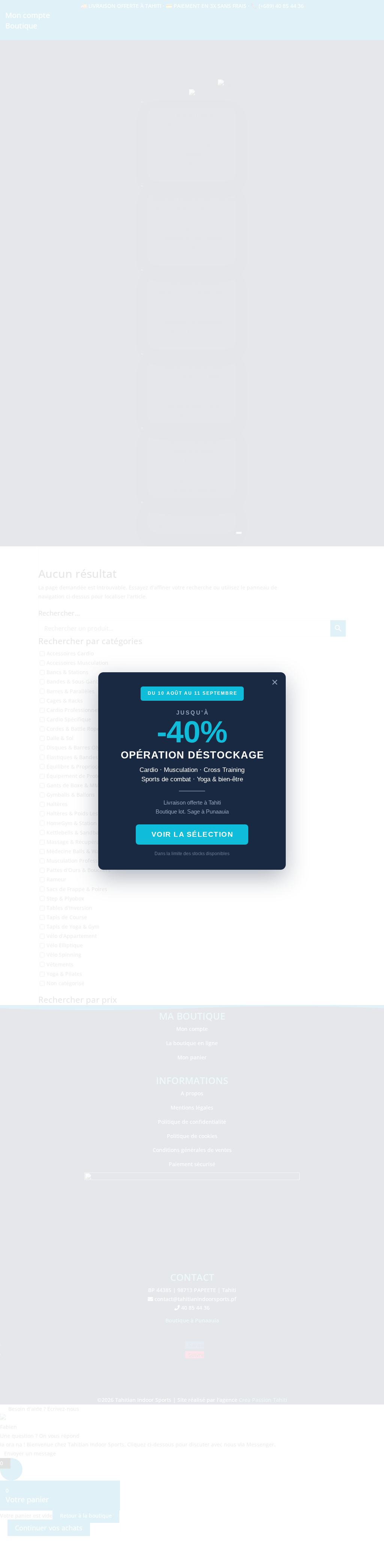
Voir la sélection (193, 834)
